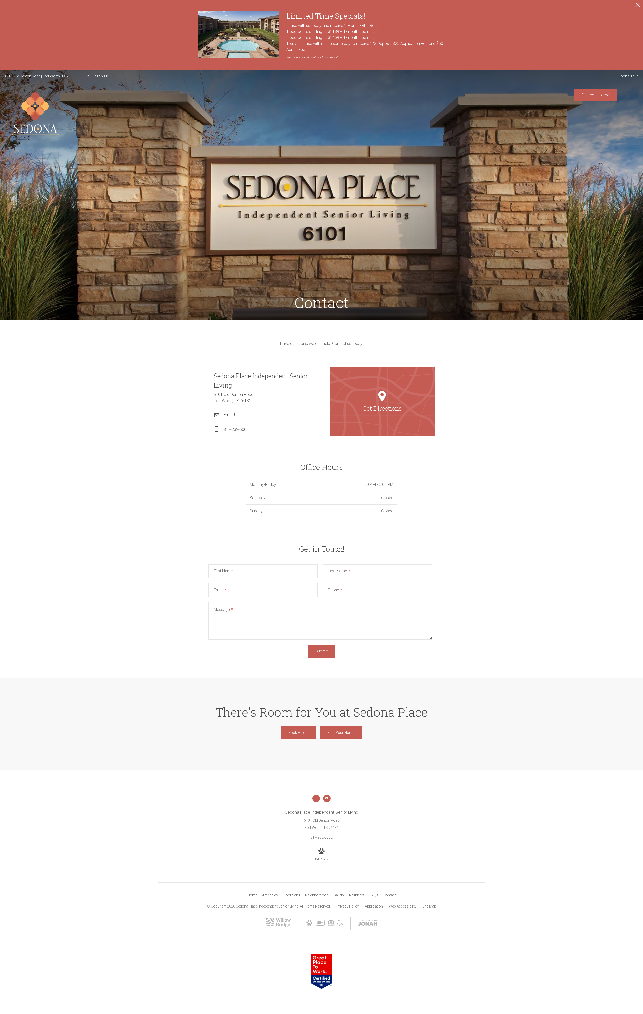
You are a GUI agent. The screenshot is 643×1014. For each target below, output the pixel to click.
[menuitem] (252, 895)
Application (374, 906)
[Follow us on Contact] (327, 798)
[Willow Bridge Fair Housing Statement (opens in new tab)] (331, 924)
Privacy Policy (348, 906)
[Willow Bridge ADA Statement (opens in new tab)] (340, 924)
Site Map (429, 906)
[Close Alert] (637, 6)
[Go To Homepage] (35, 112)
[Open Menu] (628, 95)
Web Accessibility (402, 906)
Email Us (231, 414)
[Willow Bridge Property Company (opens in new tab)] (278, 926)
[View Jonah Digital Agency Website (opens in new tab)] (367, 924)
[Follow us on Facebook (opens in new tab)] (316, 798)
